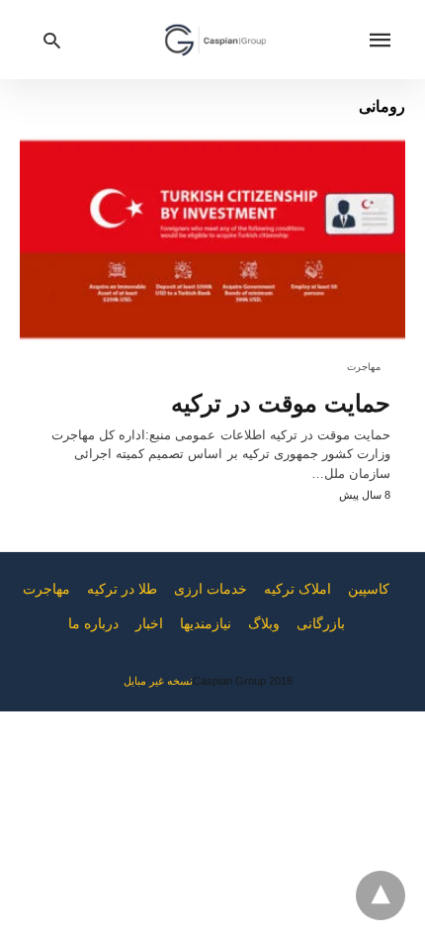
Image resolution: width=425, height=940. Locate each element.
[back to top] (380, 895)
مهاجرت (364, 366)
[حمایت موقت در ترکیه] (212, 239)
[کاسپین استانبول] (215, 39)
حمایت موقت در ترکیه (280, 403)
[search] (52, 40)
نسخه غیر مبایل (158, 681)
